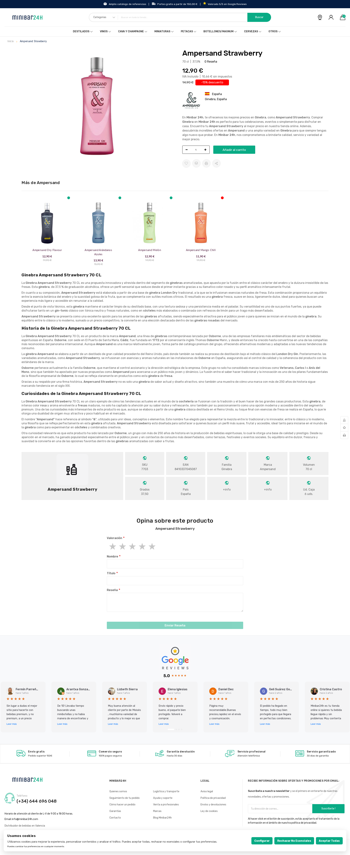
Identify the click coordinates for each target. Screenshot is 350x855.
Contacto (115, 817)
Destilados (81, 31)
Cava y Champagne (131, 31)
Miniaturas (162, 31)
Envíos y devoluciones (213, 804)
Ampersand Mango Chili (201, 250)
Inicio (10, 41)
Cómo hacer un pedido (122, 804)
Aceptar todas (329, 840)
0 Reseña (211, 61)
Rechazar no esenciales (294, 840)
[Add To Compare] (196, 163)
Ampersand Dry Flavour (47, 250)
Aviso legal (207, 791)
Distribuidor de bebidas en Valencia (25, 825)
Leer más (12, 724)
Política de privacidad (213, 798)
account (344, 420)
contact (344, 435)
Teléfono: (22, 796)
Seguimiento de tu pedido (124, 798)
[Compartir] (216, 163)
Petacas (187, 31)
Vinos (104, 31)
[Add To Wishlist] (186, 163)
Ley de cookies (209, 811)
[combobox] (180, 17)
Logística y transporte (166, 791)
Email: (8, 819)
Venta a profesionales (166, 804)
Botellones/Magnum (218, 31)
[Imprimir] (206, 163)
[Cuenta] (331, 17)
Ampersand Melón (149, 250)
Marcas (157, 811)
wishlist (344, 427)
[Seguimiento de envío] (320, 17)
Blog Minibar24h (162, 817)
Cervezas (251, 31)
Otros (273, 31)
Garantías (115, 811)
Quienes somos (118, 791)
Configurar (262, 840)
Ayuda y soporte (162, 798)
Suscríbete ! (328, 808)
